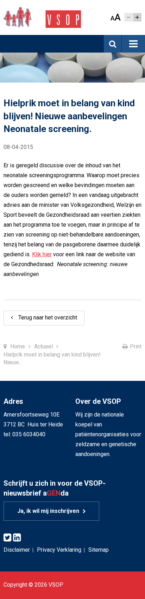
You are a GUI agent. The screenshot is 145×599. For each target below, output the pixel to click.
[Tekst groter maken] (137, 17)
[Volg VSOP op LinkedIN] (17, 538)
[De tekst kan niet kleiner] (128, 17)
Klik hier (42, 254)
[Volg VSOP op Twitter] (7, 538)
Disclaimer (17, 549)
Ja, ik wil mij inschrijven (48, 511)
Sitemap (98, 549)
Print (135, 346)
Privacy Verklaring (59, 549)
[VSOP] (42, 17)
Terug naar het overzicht (47, 317)
